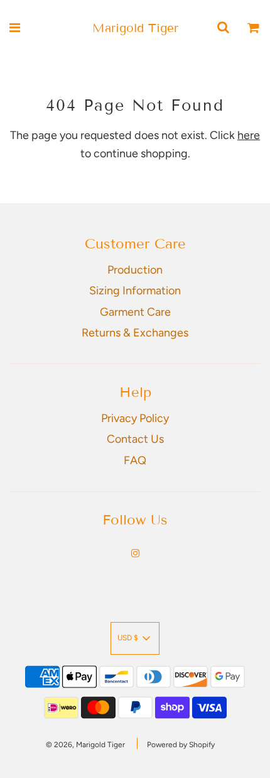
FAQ (135, 460)
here (248, 135)
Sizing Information (135, 290)
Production (135, 270)
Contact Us (135, 439)
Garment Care (135, 312)
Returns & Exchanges (135, 333)
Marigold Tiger (135, 28)
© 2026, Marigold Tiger (85, 744)
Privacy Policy (135, 418)
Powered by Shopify (181, 744)
